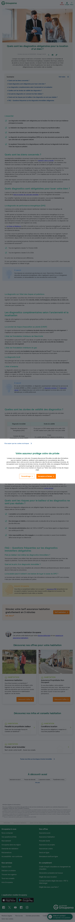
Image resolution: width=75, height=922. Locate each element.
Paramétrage (26, 476)
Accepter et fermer (45, 476)
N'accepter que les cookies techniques (16, 443)
